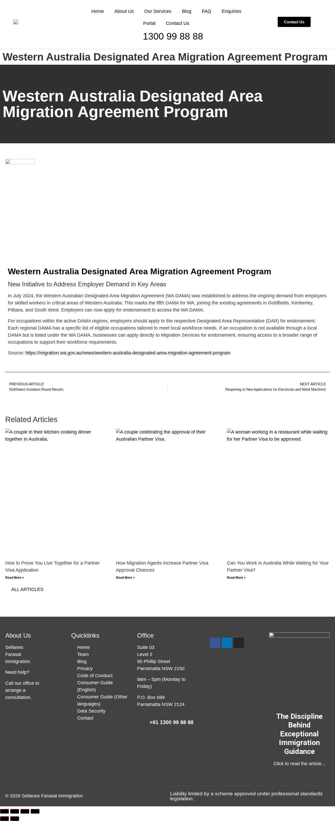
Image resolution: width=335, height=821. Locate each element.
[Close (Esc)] (35, 811)
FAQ (206, 11)
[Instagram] (238, 643)
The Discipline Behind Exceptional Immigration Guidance (299, 734)
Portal (149, 23)
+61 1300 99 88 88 (171, 722)
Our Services (157, 11)
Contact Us (177, 23)
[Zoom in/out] (4, 811)
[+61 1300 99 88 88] (141, 723)
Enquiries (231, 11)
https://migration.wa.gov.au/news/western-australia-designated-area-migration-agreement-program (128, 352)
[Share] (24, 811)
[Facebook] (215, 643)
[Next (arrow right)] (14, 818)
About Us (124, 11)
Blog (186, 11)
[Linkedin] (227, 643)
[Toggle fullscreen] (14, 811)
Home (97, 11)
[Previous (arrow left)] (4, 818)
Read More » (14, 577)
